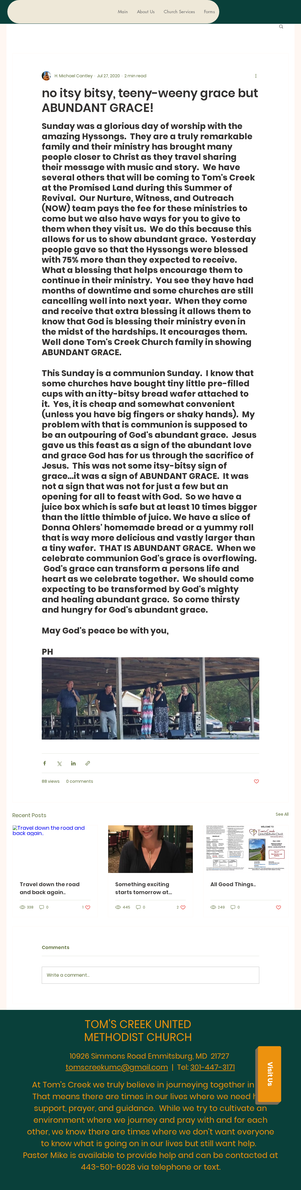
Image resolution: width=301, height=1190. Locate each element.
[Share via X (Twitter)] (59, 763)
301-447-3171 (212, 1067)
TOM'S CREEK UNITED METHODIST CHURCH (138, 1031)
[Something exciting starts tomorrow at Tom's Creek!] (150, 849)
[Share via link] (88, 763)
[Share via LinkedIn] (73, 763)
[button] (281, 26)
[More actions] (255, 75)
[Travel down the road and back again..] (55, 849)
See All (282, 814)
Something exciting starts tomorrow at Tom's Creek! (142, 888)
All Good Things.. (233, 884)
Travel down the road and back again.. (50, 888)
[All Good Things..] (245, 849)
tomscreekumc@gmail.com (117, 1067)
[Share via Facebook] (44, 763)
